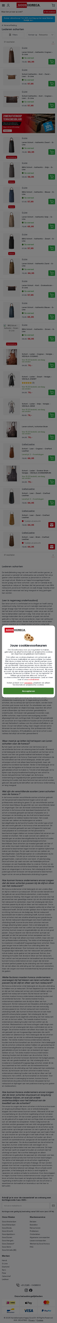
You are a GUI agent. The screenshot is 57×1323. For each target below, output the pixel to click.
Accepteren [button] (28, 691)
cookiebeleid (33, 679)
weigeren (28, 683)
